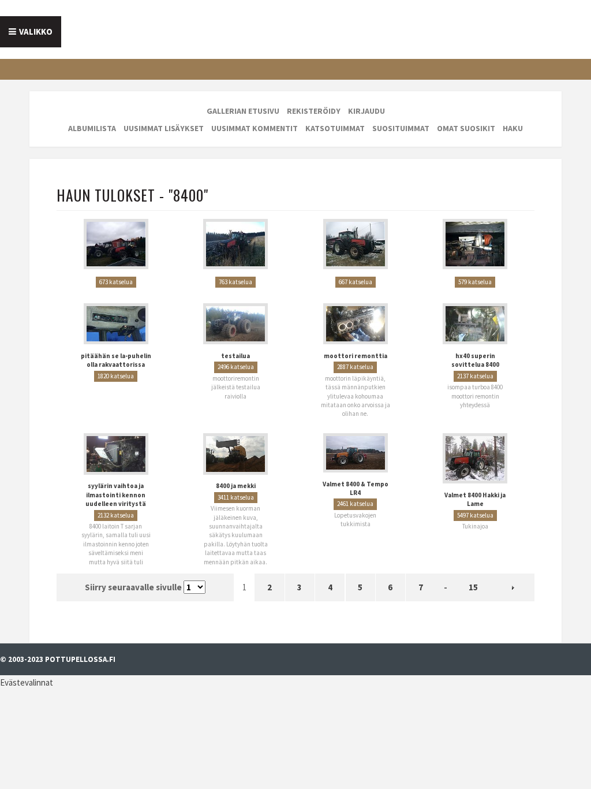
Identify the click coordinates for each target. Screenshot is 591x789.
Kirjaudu (366, 111)
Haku (513, 128)
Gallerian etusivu (243, 111)
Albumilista (92, 128)
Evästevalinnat (26, 674)
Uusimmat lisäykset (164, 128)
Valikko (36, 31)
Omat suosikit (466, 128)
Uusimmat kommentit (254, 128)
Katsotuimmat (335, 128)
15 (473, 580)
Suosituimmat (400, 128)
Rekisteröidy (314, 111)
